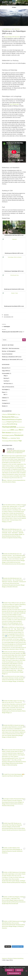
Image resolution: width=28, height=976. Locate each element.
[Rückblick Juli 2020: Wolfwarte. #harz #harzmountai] (14, 859)
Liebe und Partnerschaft (7, 386)
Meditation (9, 433)
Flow (15, 422)
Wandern (6, 314)
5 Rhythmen (4, 414)
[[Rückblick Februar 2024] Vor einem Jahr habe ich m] (14, 614)
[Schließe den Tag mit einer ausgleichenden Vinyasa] (14, 467)
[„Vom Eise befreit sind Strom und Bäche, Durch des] (14, 516)
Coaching (6, 381)
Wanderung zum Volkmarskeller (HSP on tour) (12, 359)
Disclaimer (10, 958)
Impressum (4, 958)
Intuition (17, 427)
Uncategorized (5, 403)
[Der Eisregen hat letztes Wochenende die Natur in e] (14, 810)
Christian (17, 29)
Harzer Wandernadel (14, 104)
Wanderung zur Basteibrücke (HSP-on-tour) (11, 356)
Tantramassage (5, 440)
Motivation (19, 432)
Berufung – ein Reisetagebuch (8, 351)
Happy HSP (7, 2)
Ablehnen (19, 970)
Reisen (3, 392)
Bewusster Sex (5, 368)
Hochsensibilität (8, 316)
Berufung (6, 378)
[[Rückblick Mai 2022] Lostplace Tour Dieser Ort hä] (14, 712)
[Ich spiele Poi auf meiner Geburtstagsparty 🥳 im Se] (14, 785)
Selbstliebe (13, 438)
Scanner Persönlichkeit (7, 354)
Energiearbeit (4, 421)
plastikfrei (11, 435)
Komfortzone (22, 427)
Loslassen (16, 430)
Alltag (5, 375)
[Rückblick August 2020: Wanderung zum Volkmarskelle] (14, 834)
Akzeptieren (9, 970)
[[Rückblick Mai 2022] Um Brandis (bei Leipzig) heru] (14, 736)
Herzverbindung (12, 424)
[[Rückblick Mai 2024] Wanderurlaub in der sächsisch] (14, 589)
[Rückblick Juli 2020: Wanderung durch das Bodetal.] (14, 932)
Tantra (18, 438)
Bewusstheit (6, 419)
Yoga (20, 440)
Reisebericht (18, 435)
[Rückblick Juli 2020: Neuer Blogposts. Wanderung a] (14, 908)
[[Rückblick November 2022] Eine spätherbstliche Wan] (14, 663)
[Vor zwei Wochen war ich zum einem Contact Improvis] (14, 687)
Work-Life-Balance (13, 441)
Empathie (19, 419)
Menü (14, 7)
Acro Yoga (18, 414)
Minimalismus (15, 432)
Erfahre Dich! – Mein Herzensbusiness (10, 348)
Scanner (4, 400)
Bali (4, 394)
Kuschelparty (4, 430)
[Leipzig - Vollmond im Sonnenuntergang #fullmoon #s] (14, 491)
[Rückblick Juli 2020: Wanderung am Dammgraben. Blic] (14, 883)
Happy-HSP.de (5, 370)
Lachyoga (8, 430)
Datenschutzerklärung (18, 958)
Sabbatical (4, 397)
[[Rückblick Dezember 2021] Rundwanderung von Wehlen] (14, 761)
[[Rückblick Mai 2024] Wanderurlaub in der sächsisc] (14, 565)
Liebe (12, 429)
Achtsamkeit (11, 414)
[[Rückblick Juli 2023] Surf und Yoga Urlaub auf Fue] (14, 638)
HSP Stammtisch (7, 383)
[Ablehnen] (26, 971)
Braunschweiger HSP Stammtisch (12, 36)
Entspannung (10, 422)
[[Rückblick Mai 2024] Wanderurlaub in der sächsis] (14, 540)
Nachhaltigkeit (5, 389)
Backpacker (6, 417)
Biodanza (13, 419)
